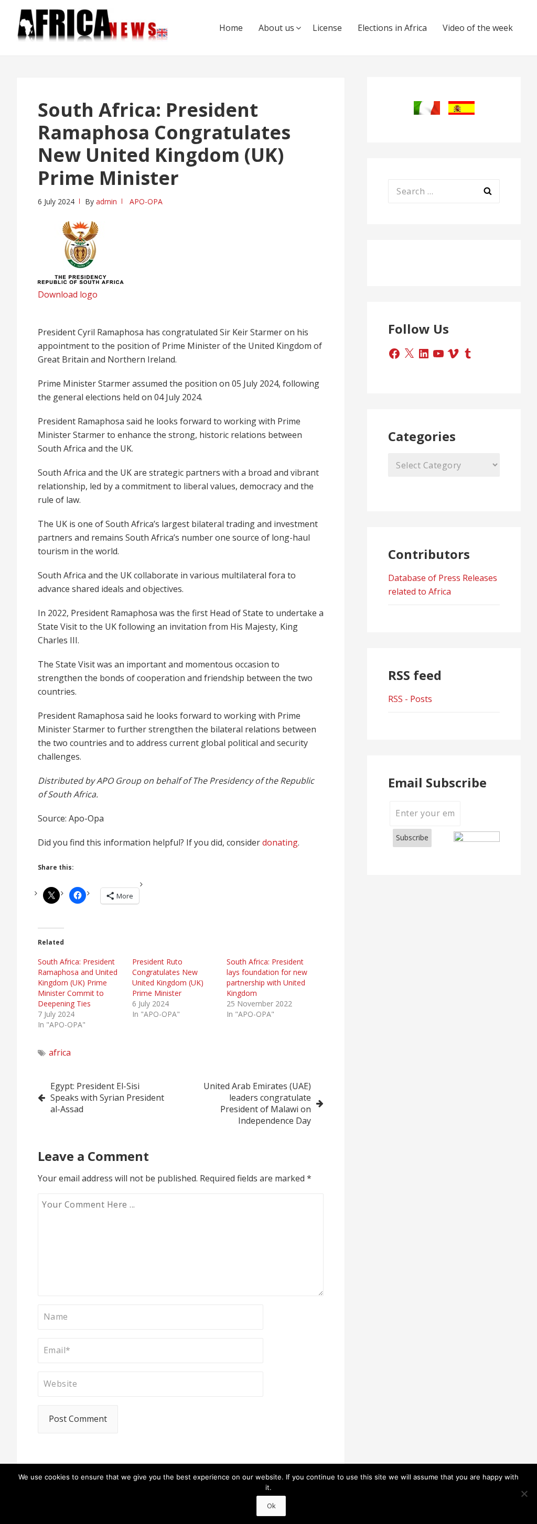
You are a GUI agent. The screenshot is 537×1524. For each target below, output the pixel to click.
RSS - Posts (410, 699)
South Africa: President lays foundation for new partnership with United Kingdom (267, 977)
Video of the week (478, 28)
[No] (524, 1493)
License (327, 28)
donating (280, 842)
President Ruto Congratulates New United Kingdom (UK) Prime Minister (167, 977)
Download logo (68, 294)
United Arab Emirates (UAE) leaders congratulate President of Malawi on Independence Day (257, 1103)
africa (60, 1052)
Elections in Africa (392, 28)
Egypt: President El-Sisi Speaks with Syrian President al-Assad (107, 1097)
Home (231, 28)
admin (106, 201)
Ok (271, 1505)
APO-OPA (146, 201)
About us (276, 28)
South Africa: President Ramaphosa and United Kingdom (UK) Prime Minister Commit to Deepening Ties (77, 982)
